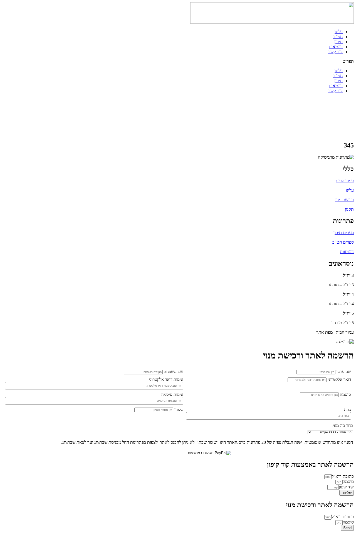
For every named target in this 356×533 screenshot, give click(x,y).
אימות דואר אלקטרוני (166, 379)
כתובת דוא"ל (343, 476)
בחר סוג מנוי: (342, 425)
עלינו (339, 31)
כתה (347, 409)
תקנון (349, 209)
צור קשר (335, 51)
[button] (178, 61)
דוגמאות (336, 46)
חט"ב (338, 36)
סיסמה (345, 394)
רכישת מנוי (344, 199)
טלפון (178, 409)
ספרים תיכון (343, 232)
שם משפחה (173, 371)
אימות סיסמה (172, 394)
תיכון (338, 41)
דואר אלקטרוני (339, 379)
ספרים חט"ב (343, 242)
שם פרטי (344, 371)
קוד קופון (346, 486)
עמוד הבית (345, 180)
